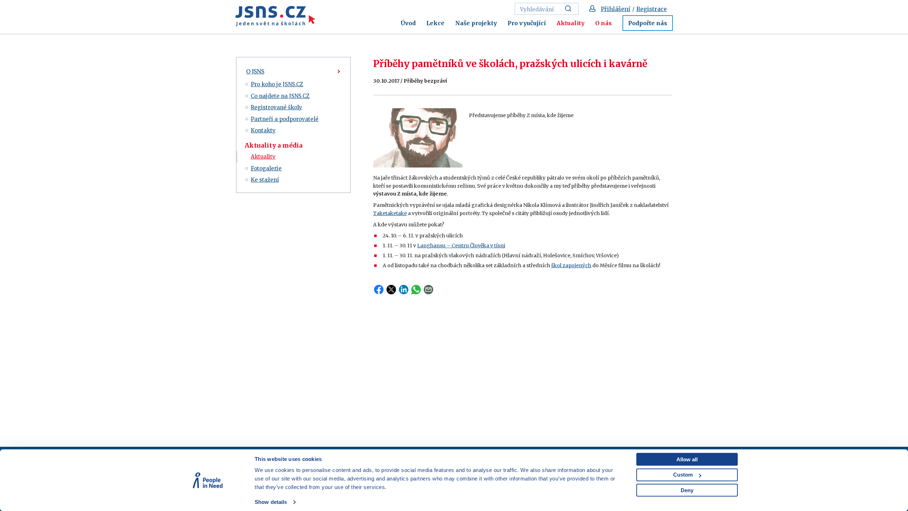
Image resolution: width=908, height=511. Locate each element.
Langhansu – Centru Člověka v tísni (461, 245)
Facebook (378, 289)
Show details (271, 502)
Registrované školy (276, 107)
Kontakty (263, 130)
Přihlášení (615, 8)
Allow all (687, 459)
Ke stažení (265, 179)
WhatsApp (416, 289)
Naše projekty (476, 23)
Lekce (435, 23)
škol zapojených (571, 265)
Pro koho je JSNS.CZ (277, 84)
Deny (687, 490)
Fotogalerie (266, 168)
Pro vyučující (527, 23)
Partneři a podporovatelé (285, 119)
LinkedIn (403, 289)
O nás (603, 23)
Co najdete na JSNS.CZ (280, 96)
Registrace (651, 8)
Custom (683, 475)
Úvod (408, 23)
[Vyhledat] (570, 8)
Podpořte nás (647, 23)
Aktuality (571, 23)
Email (428, 289)
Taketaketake (390, 213)
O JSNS (255, 71)
